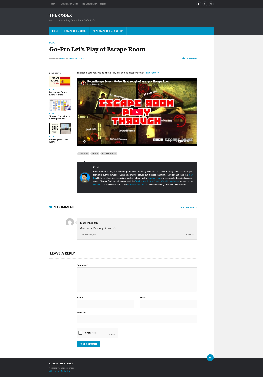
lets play (83, 154)
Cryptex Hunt (154, 178)
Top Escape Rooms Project (94, 4)
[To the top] (210, 357)
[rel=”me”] (204, 3)
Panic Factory (152, 72)
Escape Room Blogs (69, 4)
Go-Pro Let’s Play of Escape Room (97, 49)
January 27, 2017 (77, 58)
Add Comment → (188, 207)
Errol (62, 58)
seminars (97, 184)
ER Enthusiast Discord (137, 184)
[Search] (211, 3)
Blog (52, 43)
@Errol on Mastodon (60, 371)
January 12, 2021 (89, 235)
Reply (191, 235)
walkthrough (109, 154)
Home (54, 4)
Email (143, 297)
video (95, 154)
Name (80, 297)
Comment (82, 265)
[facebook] (198, 3)
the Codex (60, 15)
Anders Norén (66, 368)
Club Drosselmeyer (170, 181)
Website (81, 312)
